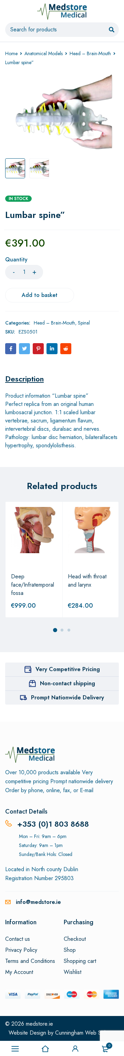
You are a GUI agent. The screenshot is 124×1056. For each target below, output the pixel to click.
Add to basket (40, 295)
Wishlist (72, 972)
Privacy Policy (21, 950)
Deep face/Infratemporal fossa (32, 584)
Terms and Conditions (30, 961)
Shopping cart (80, 961)
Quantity (16, 259)
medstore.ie (39, 1024)
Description (24, 378)
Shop (70, 950)
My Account (19, 972)
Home (11, 53)
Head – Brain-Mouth (90, 53)
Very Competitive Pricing (67, 669)
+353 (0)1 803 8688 (53, 823)
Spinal (84, 322)
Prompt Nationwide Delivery (67, 697)
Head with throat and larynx (87, 580)
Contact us (17, 939)
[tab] (24, 378)
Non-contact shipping (67, 683)
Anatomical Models (43, 53)
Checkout (75, 939)
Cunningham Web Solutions (87, 1033)
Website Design (27, 1033)
